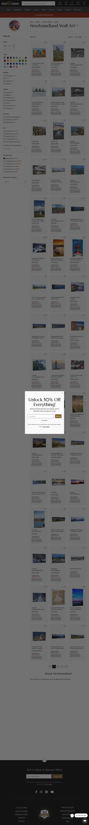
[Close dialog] (62, 393)
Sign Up (58, 416)
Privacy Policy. (46, 426)
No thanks (44, 420)
